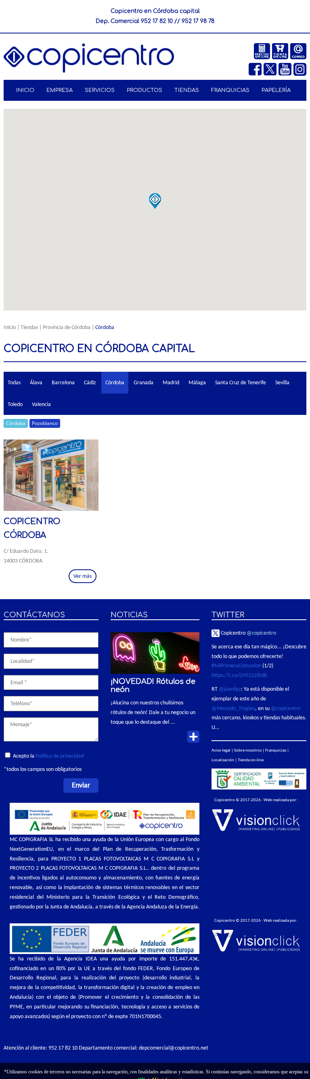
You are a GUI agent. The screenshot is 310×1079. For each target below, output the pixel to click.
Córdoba (114, 382)
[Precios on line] (263, 50)
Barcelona (63, 382)
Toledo (15, 404)
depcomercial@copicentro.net (173, 1047)
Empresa (58, 90)
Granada (143, 382)
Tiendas (186, 90)
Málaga (197, 382)
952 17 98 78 (198, 21)
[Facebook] (256, 68)
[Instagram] (299, 68)
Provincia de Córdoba (66, 327)
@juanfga (230, 688)
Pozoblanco (45, 423)
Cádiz (90, 382)
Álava (36, 382)
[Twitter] (271, 68)
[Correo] (298, 50)
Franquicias (228, 90)
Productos (143, 90)
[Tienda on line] (281, 50)
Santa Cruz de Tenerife (240, 382)
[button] (155, 201)
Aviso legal (221, 750)
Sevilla (282, 382)
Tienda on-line (251, 759)
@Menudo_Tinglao (233, 708)
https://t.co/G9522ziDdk (239, 675)
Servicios (98, 90)
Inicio (25, 90)
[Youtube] (286, 68)
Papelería (275, 90)
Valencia (41, 404)
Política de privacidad (60, 755)
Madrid (171, 382)
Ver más (82, 576)
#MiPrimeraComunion (236, 665)
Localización (223, 759)
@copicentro (261, 632)
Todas (14, 382)
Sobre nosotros (248, 750)
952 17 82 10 (157, 21)
